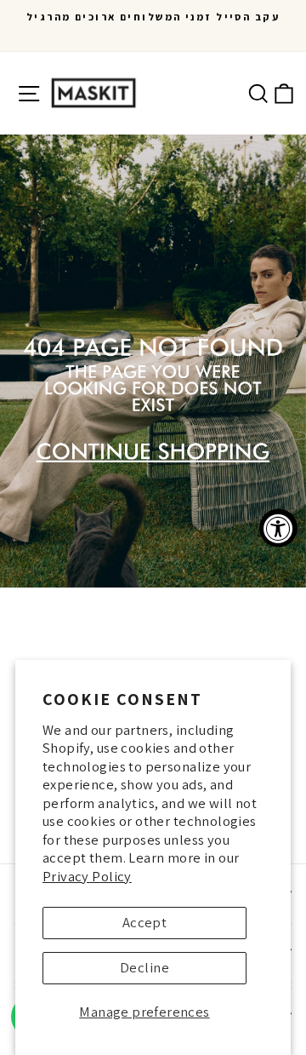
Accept (144, 922)
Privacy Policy (87, 876)
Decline (144, 967)
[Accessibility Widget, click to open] (278, 527)
